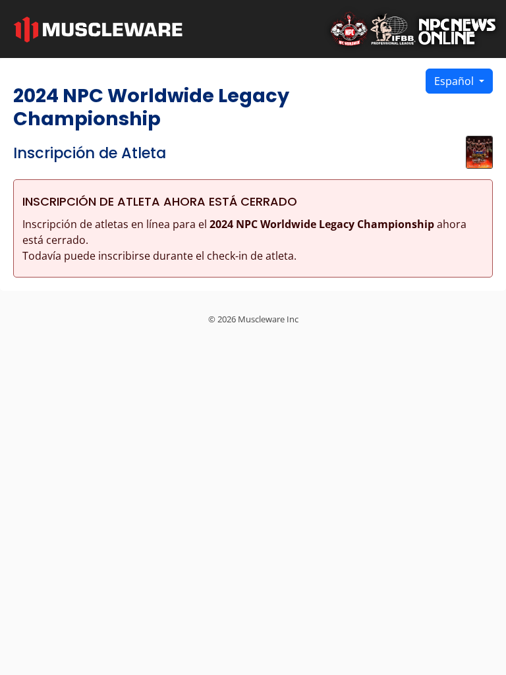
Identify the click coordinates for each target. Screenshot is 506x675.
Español (455, 81)
